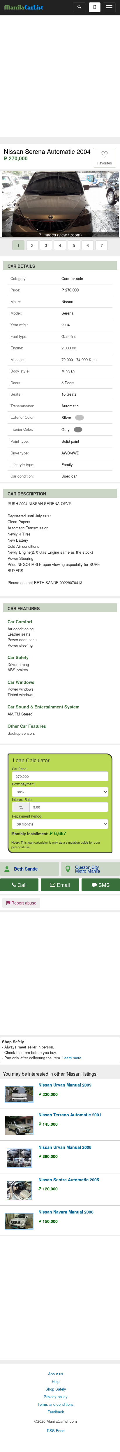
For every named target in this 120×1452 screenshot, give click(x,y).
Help (55, 1381)
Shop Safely (55, 1389)
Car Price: (19, 768)
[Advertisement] (60, 76)
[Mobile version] (94, 7)
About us (55, 1374)
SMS (103, 884)
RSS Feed (55, 1430)
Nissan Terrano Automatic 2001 (69, 1115)
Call (21, 884)
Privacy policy (56, 1396)
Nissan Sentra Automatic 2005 (68, 1179)
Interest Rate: (22, 799)
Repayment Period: (27, 816)
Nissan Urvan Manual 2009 (64, 1085)
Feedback (55, 1412)
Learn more (71, 1057)
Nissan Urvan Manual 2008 (64, 1147)
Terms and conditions (56, 1404)
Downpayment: (23, 784)
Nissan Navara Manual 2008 (65, 1212)
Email (62, 884)
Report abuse (23, 903)
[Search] (79, 7)
